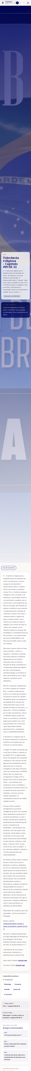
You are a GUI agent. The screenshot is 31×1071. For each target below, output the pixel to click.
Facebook (18, 984)
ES (23, 2)
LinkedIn (7, 989)
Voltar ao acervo (9, 567)
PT (17, 2)
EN (20, 2)
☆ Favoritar (8, 994)
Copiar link (16, 989)
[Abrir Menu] (28, 3)
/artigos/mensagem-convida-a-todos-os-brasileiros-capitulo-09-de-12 (15, 926)
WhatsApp (7, 984)
